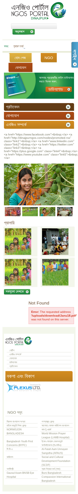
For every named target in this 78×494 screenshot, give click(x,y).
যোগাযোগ (20, 68)
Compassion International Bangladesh (56, 478)
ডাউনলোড (13, 362)
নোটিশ (11, 350)
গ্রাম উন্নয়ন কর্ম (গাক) (51, 468)
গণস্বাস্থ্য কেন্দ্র (48, 421)
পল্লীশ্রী (10, 468)
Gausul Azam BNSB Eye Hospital (20, 474)
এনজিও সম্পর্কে (15, 354)
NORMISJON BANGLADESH (15, 431)
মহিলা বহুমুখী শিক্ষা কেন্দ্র (16, 425)
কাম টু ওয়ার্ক (46, 429)
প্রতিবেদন (13, 366)
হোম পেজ (20, 58)
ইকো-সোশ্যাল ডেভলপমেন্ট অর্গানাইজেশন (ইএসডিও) (52, 443)
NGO (49, 58)
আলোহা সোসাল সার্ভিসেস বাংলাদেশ (55, 425)
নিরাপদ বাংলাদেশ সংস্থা (16, 421)
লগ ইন (74, 55)
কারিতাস (10, 457)
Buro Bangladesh (51, 472)
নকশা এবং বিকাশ (20, 376)
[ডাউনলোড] (59, 89)
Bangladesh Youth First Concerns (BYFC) (20, 443)
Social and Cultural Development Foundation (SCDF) (56, 461)
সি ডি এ (10, 449)
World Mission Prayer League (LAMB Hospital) (55, 435)
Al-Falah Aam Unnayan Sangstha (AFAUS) (55, 451)
